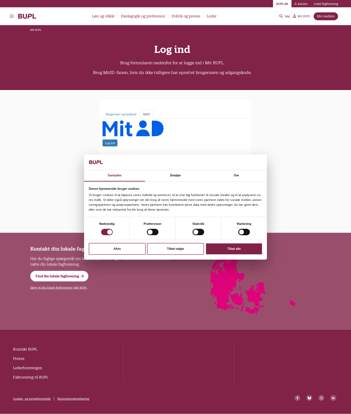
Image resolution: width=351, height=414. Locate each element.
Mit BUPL (304, 16)
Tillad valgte (175, 249)
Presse (18, 358)
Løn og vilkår (103, 16)
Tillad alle (234, 249)
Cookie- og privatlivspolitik (32, 399)
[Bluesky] (309, 398)
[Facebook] (297, 398)
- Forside (28, 16)
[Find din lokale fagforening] (253, 314)
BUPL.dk (282, 4)
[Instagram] (321, 398)
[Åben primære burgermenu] (13, 16)
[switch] (152, 232)
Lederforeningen (27, 368)
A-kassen (301, 4)
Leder (212, 16)
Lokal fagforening (326, 4)
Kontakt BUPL (25, 349)
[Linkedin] (333, 398)
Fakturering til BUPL (30, 377)
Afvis (117, 249)
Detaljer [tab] (175, 175)
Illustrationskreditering (73, 399)
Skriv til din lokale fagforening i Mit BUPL (58, 288)
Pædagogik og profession (143, 16)
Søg (287, 16)
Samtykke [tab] (115, 175)
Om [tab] (236, 175)
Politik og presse (186, 16)
